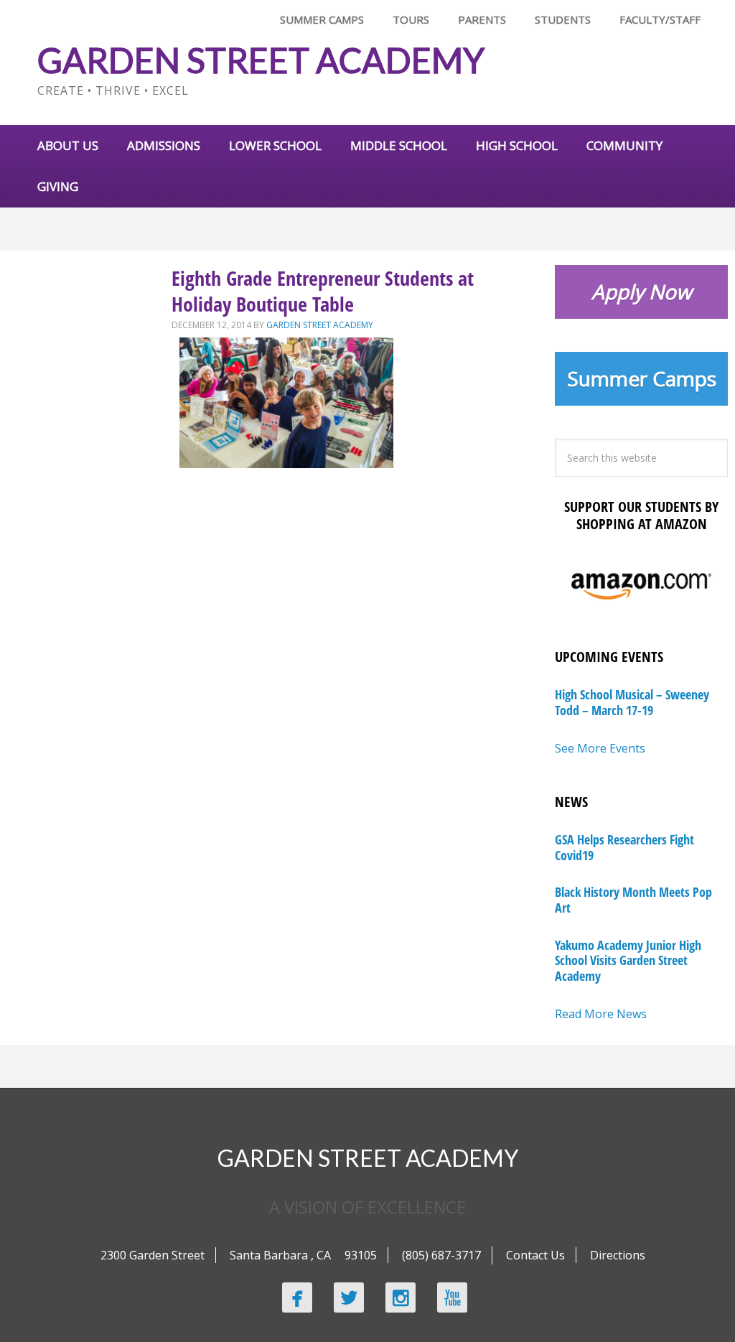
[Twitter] (349, 1297)
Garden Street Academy (260, 59)
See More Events (600, 748)
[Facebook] (297, 1297)
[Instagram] (400, 1297)
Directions (617, 1255)
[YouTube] (452, 1297)
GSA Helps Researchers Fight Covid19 (624, 847)
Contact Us (535, 1255)
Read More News (601, 1014)
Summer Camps (641, 378)
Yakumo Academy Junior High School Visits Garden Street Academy (628, 960)
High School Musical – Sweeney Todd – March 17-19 (632, 702)
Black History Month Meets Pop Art (633, 899)
